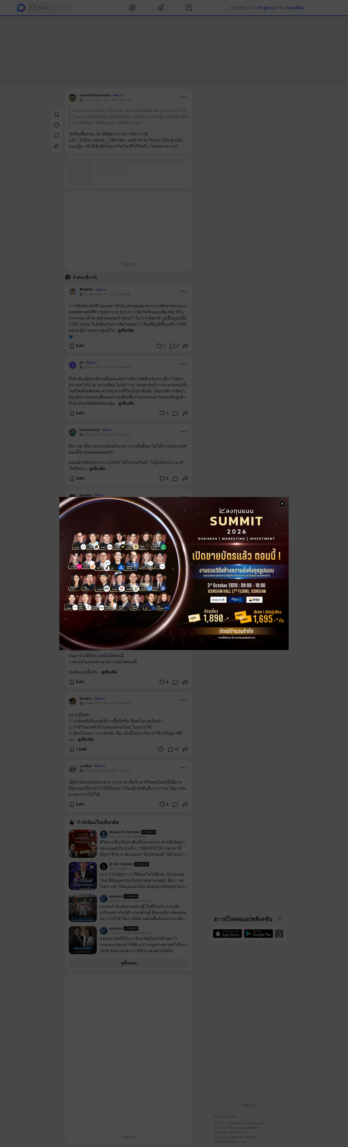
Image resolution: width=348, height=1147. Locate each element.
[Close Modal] (282, 503)
